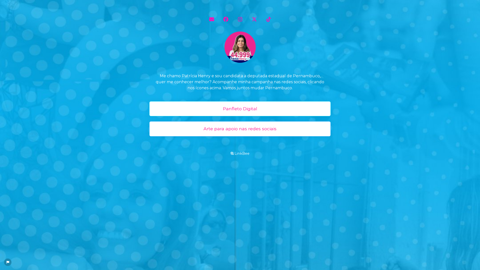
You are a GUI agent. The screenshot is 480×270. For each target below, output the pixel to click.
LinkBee (242, 153)
